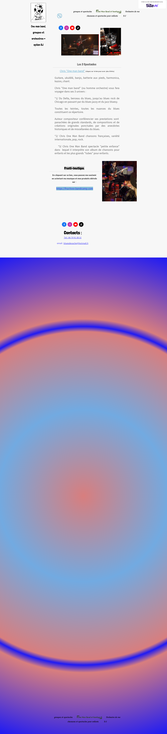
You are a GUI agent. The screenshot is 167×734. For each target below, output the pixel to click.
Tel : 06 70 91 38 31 (72, 237)
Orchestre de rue (132, 11)
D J (124, 16)
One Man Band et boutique (108, 11)
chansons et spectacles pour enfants (102, 16)
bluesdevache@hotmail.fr (76, 243)
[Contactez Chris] (59, 16)
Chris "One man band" (72, 71)
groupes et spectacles (82, 11)
